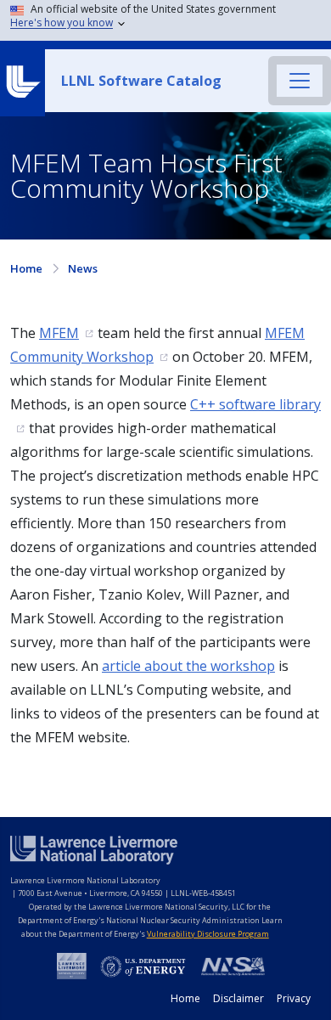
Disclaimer (238, 998)
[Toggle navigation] (299, 80)
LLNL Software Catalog (141, 80)
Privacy (294, 998)
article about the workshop (188, 666)
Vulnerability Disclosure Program (208, 933)
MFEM (59, 333)
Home (26, 268)
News (83, 268)
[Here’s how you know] (169, 20)
